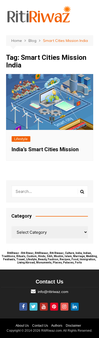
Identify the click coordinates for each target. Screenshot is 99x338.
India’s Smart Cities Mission (45, 149)
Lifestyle (21, 139)
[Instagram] (64, 307)
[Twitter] (33, 307)
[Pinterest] (54, 307)
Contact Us (40, 325)
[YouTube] (44, 307)
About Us (22, 325)
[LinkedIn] (75, 307)
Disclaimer (73, 325)
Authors (56, 325)
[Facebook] (23, 307)
